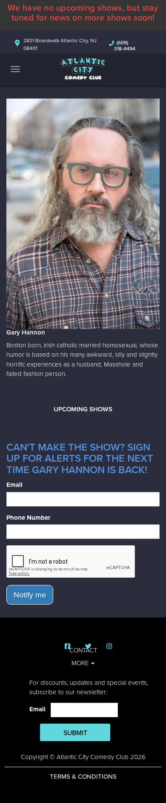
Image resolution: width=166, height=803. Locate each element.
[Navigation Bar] (15, 69)
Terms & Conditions (83, 776)
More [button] (81, 663)
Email (14, 485)
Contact (83, 650)
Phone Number (28, 517)
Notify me (30, 594)
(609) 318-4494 (124, 46)
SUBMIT (75, 733)
